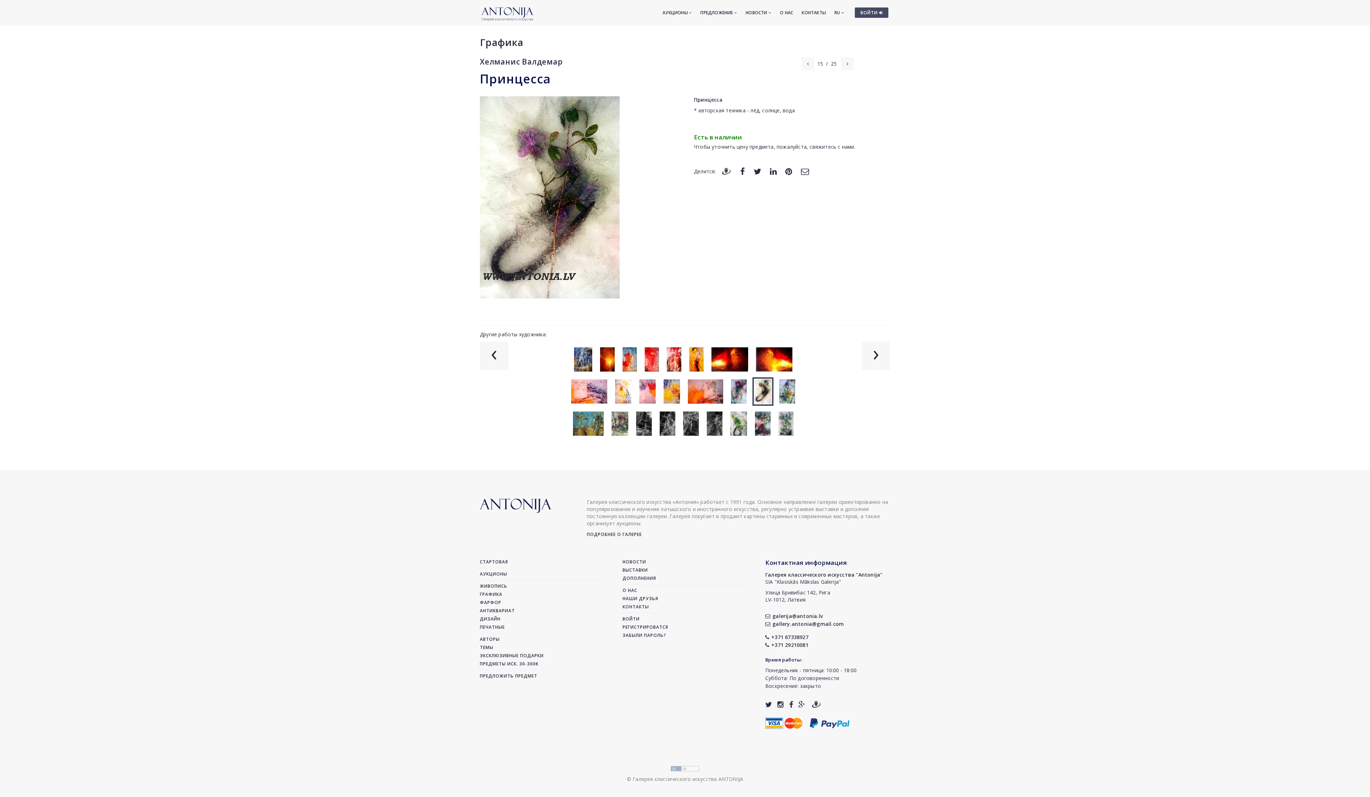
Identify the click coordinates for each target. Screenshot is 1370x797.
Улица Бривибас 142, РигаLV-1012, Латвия (797, 596)
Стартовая (494, 562)
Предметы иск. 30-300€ (509, 664)
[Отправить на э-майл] (805, 171)
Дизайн (490, 619)
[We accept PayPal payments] (829, 722)
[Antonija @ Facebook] (791, 704)
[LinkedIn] (773, 171)
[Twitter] (757, 171)
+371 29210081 (789, 645)
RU (837, 13)
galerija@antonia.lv (797, 616)
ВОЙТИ (870, 13)
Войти (631, 619)
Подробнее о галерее (614, 534)
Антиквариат (497, 611)
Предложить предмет (508, 676)
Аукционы (676, 13)
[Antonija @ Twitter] (768, 704)
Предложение (717, 13)
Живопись (493, 586)
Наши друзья (640, 599)
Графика (501, 42)
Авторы (490, 639)
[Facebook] (742, 171)
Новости (757, 13)
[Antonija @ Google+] (801, 704)
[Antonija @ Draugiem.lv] (816, 704)
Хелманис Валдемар (521, 62)
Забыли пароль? (644, 635)
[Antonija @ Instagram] (780, 704)
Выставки (635, 570)
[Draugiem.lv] (726, 171)
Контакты (814, 13)
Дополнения (639, 578)
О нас (786, 13)
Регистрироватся (645, 627)
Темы (486, 647)
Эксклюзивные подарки (512, 656)
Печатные (492, 627)
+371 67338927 (789, 637)
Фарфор (490, 602)
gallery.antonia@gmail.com (808, 623)
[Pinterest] (788, 171)
